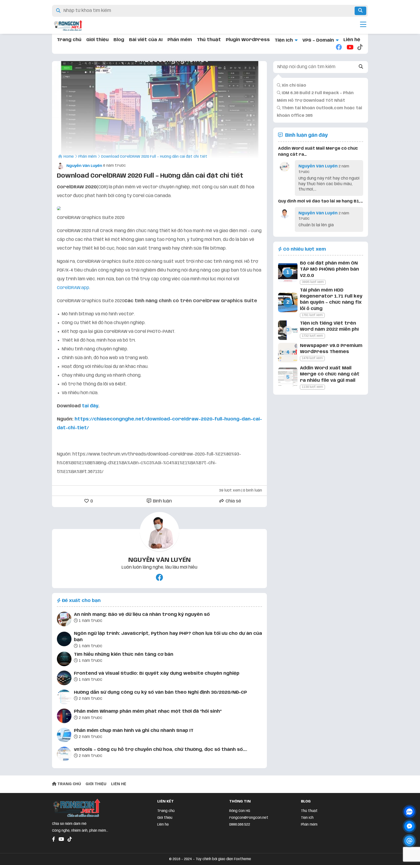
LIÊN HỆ (118, 784)
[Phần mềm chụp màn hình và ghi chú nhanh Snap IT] (64, 736)
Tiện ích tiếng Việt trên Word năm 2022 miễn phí (329, 326)
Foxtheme (242, 859)
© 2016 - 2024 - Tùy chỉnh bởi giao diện (201, 859)
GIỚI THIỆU (96, 784)
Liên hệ (351, 40)
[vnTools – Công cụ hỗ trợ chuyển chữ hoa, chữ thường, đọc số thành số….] (64, 755)
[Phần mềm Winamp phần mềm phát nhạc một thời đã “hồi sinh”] (64, 717)
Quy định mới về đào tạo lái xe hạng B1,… (320, 201)
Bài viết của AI (146, 40)
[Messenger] (409, 826)
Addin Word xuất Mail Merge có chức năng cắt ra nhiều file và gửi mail (329, 374)
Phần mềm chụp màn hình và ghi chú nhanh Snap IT (133, 730)
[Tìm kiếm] (360, 11)
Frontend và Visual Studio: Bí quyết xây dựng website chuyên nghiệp (156, 673)
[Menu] (363, 25)
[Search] (361, 67)
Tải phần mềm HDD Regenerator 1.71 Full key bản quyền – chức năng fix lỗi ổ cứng (331, 299)
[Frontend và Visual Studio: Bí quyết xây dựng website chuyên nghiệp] (64, 679)
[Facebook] (338, 47)
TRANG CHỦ (68, 784)
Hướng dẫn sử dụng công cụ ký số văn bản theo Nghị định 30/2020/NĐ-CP (160, 692)
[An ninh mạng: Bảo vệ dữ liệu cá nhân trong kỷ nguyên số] (64, 620)
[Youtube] (349, 47)
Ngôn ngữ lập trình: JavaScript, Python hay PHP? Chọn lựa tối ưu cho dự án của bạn (168, 636)
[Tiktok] (360, 47)
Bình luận (162, 501)
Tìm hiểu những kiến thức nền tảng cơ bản (123, 654)
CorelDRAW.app (73, 288)
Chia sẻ (233, 501)
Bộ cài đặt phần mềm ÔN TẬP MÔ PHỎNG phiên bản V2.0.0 (329, 269)
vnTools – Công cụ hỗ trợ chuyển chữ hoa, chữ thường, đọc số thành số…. (160, 749)
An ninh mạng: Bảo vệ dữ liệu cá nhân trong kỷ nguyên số (142, 614)
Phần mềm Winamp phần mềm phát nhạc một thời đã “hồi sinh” (148, 711)
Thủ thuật (209, 40)
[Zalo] (409, 811)
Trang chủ (69, 40)
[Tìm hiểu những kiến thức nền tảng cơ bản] (64, 660)
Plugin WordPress (248, 40)
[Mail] (409, 840)
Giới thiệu (97, 40)
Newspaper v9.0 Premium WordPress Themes (331, 349)
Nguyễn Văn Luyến (83, 166)
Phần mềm (179, 40)
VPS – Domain (318, 40)
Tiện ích (284, 40)
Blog (119, 40)
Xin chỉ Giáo (293, 85)
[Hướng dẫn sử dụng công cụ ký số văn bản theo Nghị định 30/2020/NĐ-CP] (64, 698)
